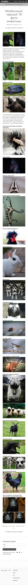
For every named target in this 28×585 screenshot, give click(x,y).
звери (10, 526)
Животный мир (9, 24)
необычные (18, 526)
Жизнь (14, 572)
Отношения (15, 570)
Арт (14, 575)
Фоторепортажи (16, 577)
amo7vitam (15, 24)
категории (15, 4)
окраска (13, 526)
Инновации (15, 580)
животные (6, 526)
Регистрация (22, 1)
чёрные (22, 526)
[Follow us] (9, 570)
